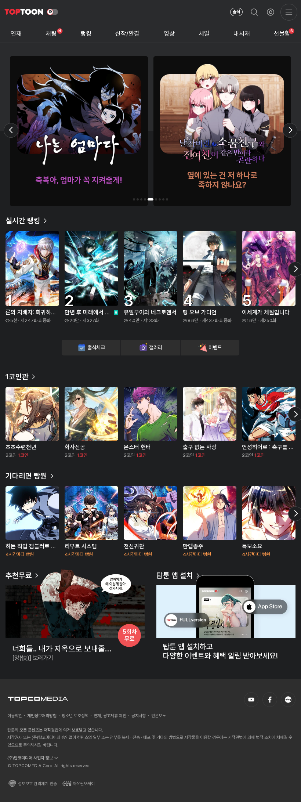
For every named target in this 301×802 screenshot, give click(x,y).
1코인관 (17, 376)
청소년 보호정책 (75, 715)
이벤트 (214, 347)
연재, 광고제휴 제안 (110, 715)
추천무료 (19, 575)
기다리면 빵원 (26, 476)
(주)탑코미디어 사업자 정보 (30, 758)
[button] (134, 199)
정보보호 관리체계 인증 (37, 783)
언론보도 (158, 715)
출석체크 (96, 347)
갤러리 (155, 347)
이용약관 (14, 715)
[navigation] (16, 33)
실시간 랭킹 (23, 220)
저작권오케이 (84, 783)
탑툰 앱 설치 (174, 575)
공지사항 (138, 715)
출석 (236, 11)
